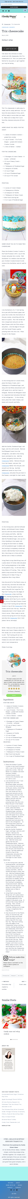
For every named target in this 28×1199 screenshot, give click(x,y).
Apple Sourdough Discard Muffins (12, 1099)
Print (14, 695)
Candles (18, 1187)
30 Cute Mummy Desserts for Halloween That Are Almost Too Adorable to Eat (11, 1104)
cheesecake (6, 975)
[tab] (10, 1039)
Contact (10, 1187)
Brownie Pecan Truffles (9, 1119)
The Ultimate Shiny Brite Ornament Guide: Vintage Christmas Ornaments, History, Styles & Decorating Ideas (13, 1112)
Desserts (12, 27)
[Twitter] (14, 1190)
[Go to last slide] (4, 1021)
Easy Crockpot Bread (8, 1116)
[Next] (24, 1021)
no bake (20, 975)
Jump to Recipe (10, 49)
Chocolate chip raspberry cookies (6, 985)
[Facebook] (11, 1190)
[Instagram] (17, 1190)
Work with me (10, 1185)
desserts (13, 975)
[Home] (2, 24)
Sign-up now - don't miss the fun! (14, 1)
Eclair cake (22, 983)
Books (20, 1185)
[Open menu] (24, 17)
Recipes (10, 1182)
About (18, 1182)
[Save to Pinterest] (2, 601)
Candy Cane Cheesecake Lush (11, 1122)
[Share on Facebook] (2, 598)
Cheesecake (5, 27)
